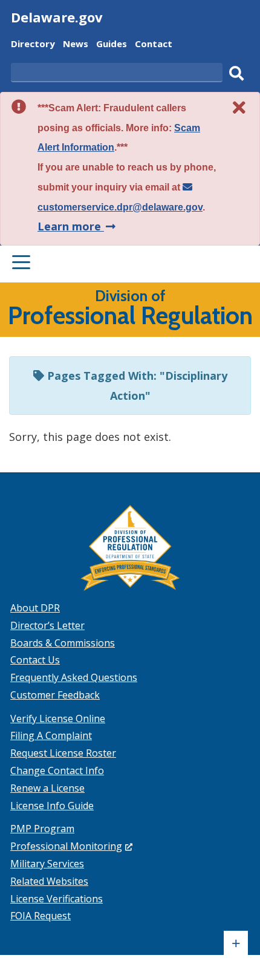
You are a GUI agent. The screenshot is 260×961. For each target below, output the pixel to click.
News (75, 45)
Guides (111, 45)
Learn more (77, 226)
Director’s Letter (47, 625)
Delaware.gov (57, 17)
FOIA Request (40, 915)
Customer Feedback (55, 695)
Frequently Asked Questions (73, 677)
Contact (153, 45)
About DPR (35, 607)
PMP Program (42, 828)
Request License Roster (63, 753)
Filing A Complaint (51, 735)
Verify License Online (57, 718)
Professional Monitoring (71, 846)
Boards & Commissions (62, 643)
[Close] (239, 107)
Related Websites (49, 881)
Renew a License (47, 788)
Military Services (47, 863)
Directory (33, 45)
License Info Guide (52, 805)
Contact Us (35, 659)
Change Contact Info (57, 770)
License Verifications (56, 898)
